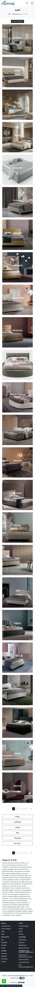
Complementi (22, 940)
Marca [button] (17, 817)
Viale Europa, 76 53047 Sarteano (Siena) (25, 956)
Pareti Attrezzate (23, 926)
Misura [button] (17, 827)
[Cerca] (28, 3)
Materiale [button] (17, 822)
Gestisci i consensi (17, 986)
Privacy (2, 986)
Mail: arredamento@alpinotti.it (26, 966)
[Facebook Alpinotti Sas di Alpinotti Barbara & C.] (21, 978)
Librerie (21, 929)
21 (31, 808)
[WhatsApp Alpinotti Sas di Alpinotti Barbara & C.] (4, 981)
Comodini (4, 945)
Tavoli (2, 931)
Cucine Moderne (5, 926)
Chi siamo (4, 953)
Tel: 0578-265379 (24, 959)
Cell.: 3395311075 (24, 962)
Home (9, 14)
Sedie (2, 934)
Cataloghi (4, 956)
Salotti (20, 931)
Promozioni (4, 959)
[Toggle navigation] (32, 3)
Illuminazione (22, 945)
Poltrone (21, 934)
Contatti (3, 961)
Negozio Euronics (24, 948)
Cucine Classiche (6, 929)
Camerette (4, 942)
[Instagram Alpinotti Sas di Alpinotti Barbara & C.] (23, 978)
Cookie (7, 986)
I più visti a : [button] (17, 843)
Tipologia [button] (17, 838)
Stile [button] (17, 833)
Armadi (3, 948)
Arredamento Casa (17, 14)
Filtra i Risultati (17, 21)
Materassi (21, 942)
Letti (26, 14)
